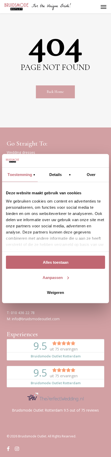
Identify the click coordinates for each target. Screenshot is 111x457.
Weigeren (55, 292)
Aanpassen (53, 277)
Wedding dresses (21, 152)
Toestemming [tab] (19, 174)
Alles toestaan (55, 262)
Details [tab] (55, 174)
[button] (103, 6)
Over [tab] (91, 174)
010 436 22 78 (23, 312)
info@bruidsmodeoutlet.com (36, 318)
